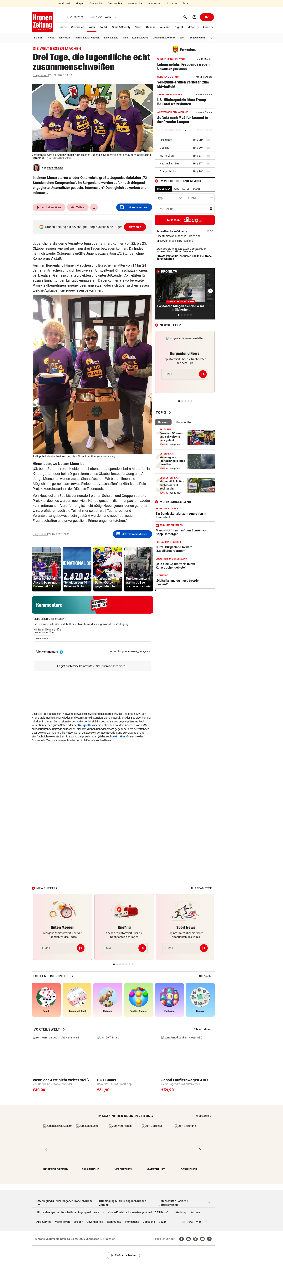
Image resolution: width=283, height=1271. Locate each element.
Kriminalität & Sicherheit (87, 37)
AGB (115, 736)
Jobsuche (171, 3)
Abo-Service (43, 1221)
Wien (92, 27)
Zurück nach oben (123, 1255)
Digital (179, 27)
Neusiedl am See (169, 163)
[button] (198, 27)
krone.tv (208, 27)
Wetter (212, 37)
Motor (191, 27)
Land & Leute (111, 37)
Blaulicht (38, 37)
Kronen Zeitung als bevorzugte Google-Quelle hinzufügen (93, 227)
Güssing (164, 147)
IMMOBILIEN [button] (163, 189)
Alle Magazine (203, 1116)
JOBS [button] (176, 189)
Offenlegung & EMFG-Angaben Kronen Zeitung (122, 1202)
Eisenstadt (166, 139)
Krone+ (62, 27)
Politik (103, 27)
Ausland (165, 27)
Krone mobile (135, 3)
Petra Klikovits (55, 167)
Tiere (125, 37)
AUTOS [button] (185, 189)
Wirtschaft (64, 37)
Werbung (181, 1212)
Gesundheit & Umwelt (164, 37)
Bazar (186, 3)
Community (96, 3)
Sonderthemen (197, 37)
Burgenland (40, 75)
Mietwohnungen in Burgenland (185, 240)
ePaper (79, 3)
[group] (46, 569)
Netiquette (84, 725)
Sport (138, 27)
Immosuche (154, 3)
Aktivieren (135, 227)
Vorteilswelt (64, 3)
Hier (122, 736)
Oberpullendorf (169, 171)
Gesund (151, 27)
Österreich (77, 27)
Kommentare (133, 207)
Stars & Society (121, 27)
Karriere (195, 1212)
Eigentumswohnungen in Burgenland (185, 236)
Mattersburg (167, 155)
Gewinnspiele (115, 3)
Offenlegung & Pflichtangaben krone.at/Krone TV (64, 1202)
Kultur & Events (140, 37)
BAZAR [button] (196, 189)
